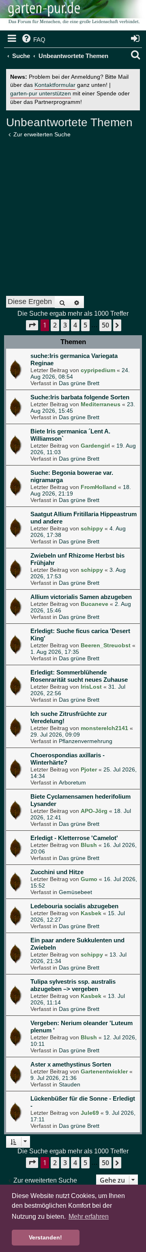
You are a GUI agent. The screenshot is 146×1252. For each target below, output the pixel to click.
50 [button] (105, 325)
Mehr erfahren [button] (89, 1216)
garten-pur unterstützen (40, 94)
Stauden (69, 1084)
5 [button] (85, 325)
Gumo (89, 879)
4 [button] (75, 325)
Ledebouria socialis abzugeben (74, 906)
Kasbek (91, 913)
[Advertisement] (73, 214)
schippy (92, 528)
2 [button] (55, 325)
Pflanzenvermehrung (85, 741)
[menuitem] (33, 40)
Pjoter (89, 769)
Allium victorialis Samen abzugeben (81, 596)
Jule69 (90, 1113)
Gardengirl (95, 445)
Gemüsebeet (75, 892)
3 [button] (65, 325)
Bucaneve (94, 604)
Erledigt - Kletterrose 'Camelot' (74, 837)
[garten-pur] (73, 16)
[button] (32, 325)
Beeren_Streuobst (106, 645)
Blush (89, 845)
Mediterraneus (100, 404)
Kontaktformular (54, 85)
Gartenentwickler (104, 1071)
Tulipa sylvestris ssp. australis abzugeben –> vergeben (73, 985)
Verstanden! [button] (45, 1237)
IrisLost (91, 686)
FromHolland (98, 487)
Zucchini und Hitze (57, 871)
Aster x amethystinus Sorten (70, 1064)
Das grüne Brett (79, 383)
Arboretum (72, 782)
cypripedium (98, 370)
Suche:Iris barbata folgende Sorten (79, 397)
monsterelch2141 (104, 728)
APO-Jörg (94, 811)
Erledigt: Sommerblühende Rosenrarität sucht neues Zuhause (79, 676)
